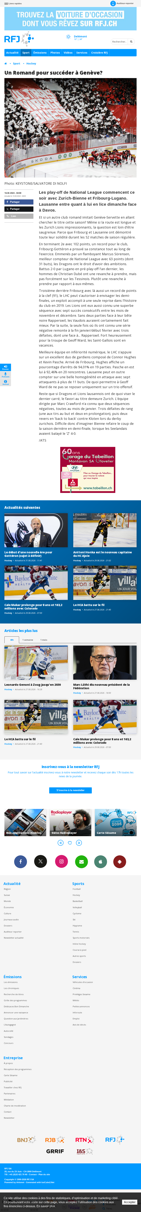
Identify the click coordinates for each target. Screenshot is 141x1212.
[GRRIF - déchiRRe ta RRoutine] (55, 1151)
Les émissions (10, 982)
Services (81, 52)
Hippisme (77, 925)
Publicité (8, 1081)
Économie (9, 907)
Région (7, 889)
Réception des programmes (17, 1069)
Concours (8, 1043)
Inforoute (77, 1012)
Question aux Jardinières (16, 1018)
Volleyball (77, 907)
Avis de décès (79, 1024)
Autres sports (79, 956)
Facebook (20, 861)
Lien (13, 216)
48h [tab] (12, 639)
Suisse (7, 895)
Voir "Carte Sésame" (81, 822)
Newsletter (9, 1118)
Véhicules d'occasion (83, 982)
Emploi (76, 1018)
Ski (74, 919)
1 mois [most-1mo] (43, 639)
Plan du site (44, 1174)
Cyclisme (77, 913)
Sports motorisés (81, 938)
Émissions (40, 52)
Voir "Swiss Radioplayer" (36, 822)
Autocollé (8, 1031)
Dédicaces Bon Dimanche (16, 1006)
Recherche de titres (14, 994)
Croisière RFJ (99, 52)
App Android (119, 861)
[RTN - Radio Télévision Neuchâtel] (85, 1139)
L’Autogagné (10, 1024)
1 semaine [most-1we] (27, 639)
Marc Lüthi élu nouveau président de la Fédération (101, 686)
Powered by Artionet (14, 1182)
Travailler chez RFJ (12, 1087)
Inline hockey (79, 944)
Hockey (31, 63)
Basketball (78, 901)
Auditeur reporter (13, 931)
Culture (7, 913)
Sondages (8, 1037)
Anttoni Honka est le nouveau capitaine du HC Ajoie (102, 554)
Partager (14, 202)
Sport (26, 52)
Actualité (12, 52)
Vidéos (68, 52)
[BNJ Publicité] (25, 1139)
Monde (7, 901)
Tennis (76, 931)
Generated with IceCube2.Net (40, 1182)
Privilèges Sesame (81, 994)
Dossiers (8, 925)
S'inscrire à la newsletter (70, 790)
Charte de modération (15, 1105)
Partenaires (9, 1093)
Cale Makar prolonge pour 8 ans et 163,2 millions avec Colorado (33, 606)
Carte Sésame (10, 1075)
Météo (76, 1000)
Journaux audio (11, 919)
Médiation (9, 1099)
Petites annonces (81, 1006)
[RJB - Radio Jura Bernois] (55, 1139)
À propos (8, 1063)
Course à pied (79, 950)
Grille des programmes (15, 1000)
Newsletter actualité (14, 938)
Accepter (129, 1202)
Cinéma (76, 988)
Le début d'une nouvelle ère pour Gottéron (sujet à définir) (28, 554)
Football (77, 889)
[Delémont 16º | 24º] (68, 33)
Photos (55, 52)
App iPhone (100, 861)
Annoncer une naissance (16, 1012)
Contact (7, 1112)
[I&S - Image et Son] (85, 1151)
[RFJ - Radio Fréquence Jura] (115, 1139)
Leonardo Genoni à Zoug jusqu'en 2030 (32, 685)
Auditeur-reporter (125, 3)
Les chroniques (11, 988)
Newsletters (81, 861)
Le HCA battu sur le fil (88, 605)
